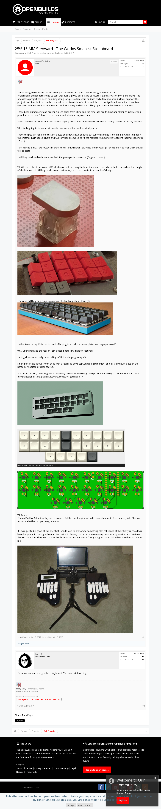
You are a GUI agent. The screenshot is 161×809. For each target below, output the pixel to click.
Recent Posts (41, 28)
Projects (70, 22)
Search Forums (23, 28)
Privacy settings (61, 768)
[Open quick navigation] (143, 41)
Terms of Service (24, 768)
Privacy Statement (43, 768)
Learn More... (84, 805)
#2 (143, 706)
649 (142, 656)
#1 (143, 637)
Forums (54, 22)
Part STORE (23, 22)
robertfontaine (56, 53)
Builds (38, 22)
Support (20, 764)
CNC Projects (33, 53)
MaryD (21, 643)
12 (143, 63)
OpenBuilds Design (30, 787)
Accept (70, 805)
